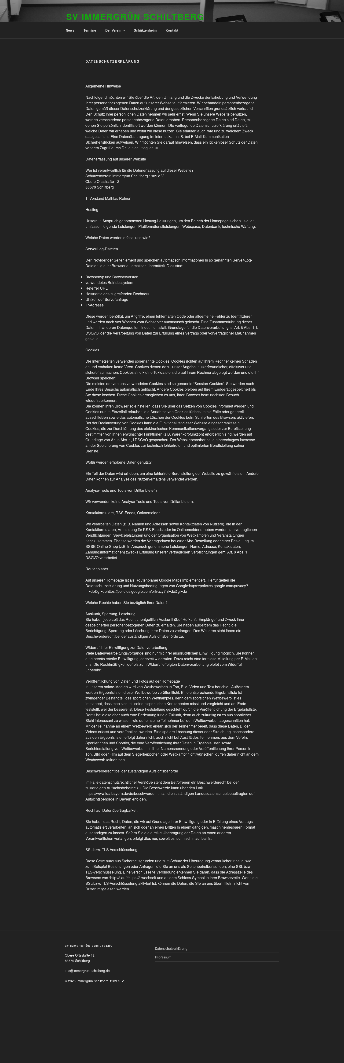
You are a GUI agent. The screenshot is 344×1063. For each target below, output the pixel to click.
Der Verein (113, 30)
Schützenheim (145, 30)
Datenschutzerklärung (171, 948)
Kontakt (172, 30)
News (70, 30)
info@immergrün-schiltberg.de (87, 970)
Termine (90, 30)
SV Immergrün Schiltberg (135, 16)
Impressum (163, 957)
